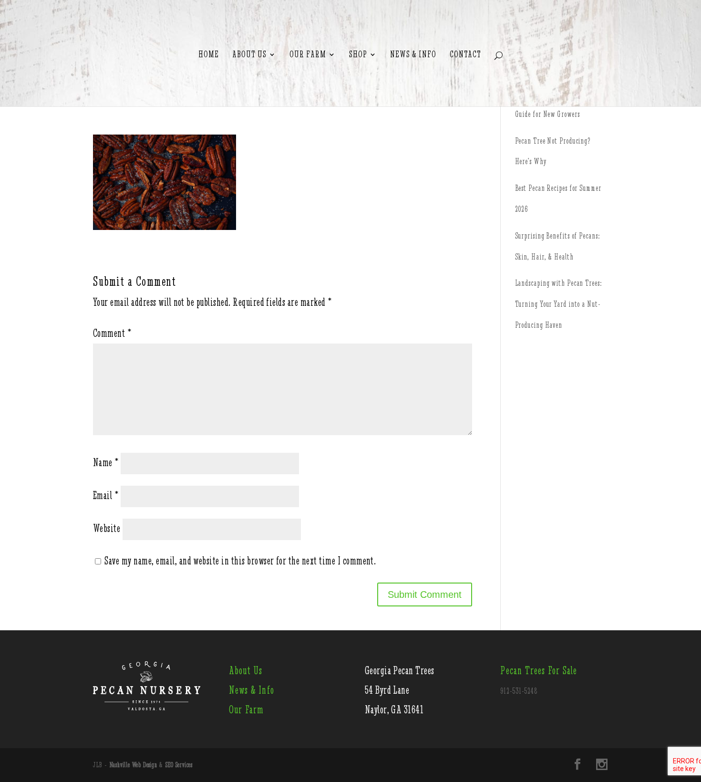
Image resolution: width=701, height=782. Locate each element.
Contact (465, 55)
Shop (358, 55)
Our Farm (307, 55)
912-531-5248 (518, 691)
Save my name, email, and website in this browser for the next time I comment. (240, 560)
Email (105, 495)
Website (106, 528)
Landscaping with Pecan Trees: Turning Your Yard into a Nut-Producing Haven (558, 304)
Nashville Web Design (133, 765)
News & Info (413, 55)
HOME (208, 55)
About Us (249, 55)
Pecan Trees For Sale (538, 670)
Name (106, 462)
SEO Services (179, 765)
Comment (112, 333)
